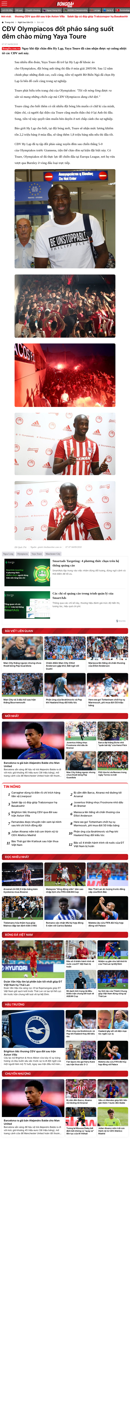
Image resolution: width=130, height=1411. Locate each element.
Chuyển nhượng (33, 10)
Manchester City (53, 554)
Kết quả (19, 10)
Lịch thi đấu (7, 10)
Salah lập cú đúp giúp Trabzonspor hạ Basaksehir (65, 16)
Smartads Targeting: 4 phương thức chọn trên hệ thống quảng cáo (85, 563)
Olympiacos (22, 554)
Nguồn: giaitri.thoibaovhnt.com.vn (46, 547)
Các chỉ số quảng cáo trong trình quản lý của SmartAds (82, 596)
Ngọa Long (8, 554)
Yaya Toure (37, 554)
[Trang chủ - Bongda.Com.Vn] (65, 3)
